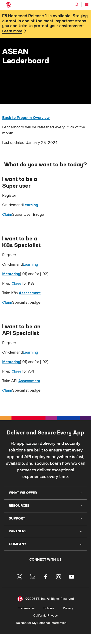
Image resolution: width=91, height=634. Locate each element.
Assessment (30, 293)
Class (16, 283)
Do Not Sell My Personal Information (41, 623)
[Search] (76, 4)
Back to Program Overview (26, 117)
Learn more (12, 31)
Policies (49, 608)
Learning (30, 205)
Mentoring (11, 274)
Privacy (68, 608)
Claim (7, 214)
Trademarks (26, 608)
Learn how (60, 463)
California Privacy (45, 615)
